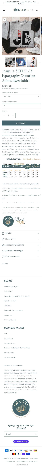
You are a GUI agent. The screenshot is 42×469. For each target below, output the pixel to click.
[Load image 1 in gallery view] (10, 62)
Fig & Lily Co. (13, 458)
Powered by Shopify (23, 458)
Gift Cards (7, 306)
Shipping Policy (9, 343)
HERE (37, 184)
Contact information (22, 464)
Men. (16, 191)
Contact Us (8, 315)
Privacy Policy (9, 353)
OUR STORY (31, 207)
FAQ (5, 334)
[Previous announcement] (4, 3)
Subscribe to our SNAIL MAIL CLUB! (16, 296)
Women (7, 191)
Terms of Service (10, 320)
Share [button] (6, 264)
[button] (4, 9)
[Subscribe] (35, 434)
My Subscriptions (10, 301)
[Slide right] (40, 62)
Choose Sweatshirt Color (10, 92)
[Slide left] (2, 62)
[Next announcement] (38, 3)
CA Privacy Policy (10, 357)
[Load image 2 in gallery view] (21, 62)
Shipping (13, 88)
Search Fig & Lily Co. (11, 286)
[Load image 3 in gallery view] (32, 62)
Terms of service (21, 461)
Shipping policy (33, 461)
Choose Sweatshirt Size (9, 102)
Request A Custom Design (13, 310)
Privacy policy (11, 461)
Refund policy (34, 458)
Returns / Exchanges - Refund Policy (17, 348)
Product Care (8, 338)
